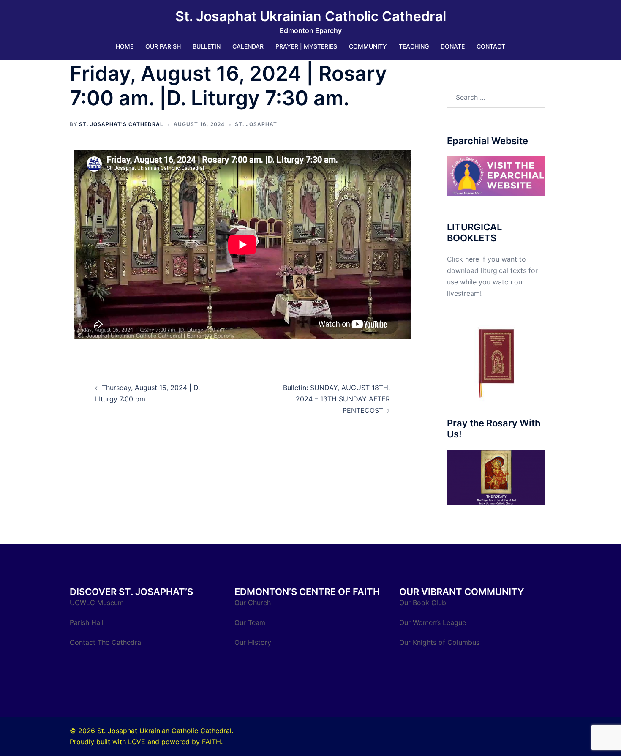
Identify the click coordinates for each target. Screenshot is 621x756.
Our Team (249, 622)
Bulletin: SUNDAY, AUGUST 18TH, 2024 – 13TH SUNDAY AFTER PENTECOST (336, 399)
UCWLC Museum (98, 602)
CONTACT (491, 46)
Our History (252, 642)
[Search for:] (496, 97)
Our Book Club (422, 602)
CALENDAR (248, 46)
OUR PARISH (163, 46)
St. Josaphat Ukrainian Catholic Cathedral (310, 16)
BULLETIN (207, 46)
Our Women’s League (433, 622)
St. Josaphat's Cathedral (121, 124)
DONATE (453, 46)
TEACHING (414, 46)
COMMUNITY (368, 46)
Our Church (252, 602)
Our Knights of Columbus (440, 642)
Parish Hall (88, 622)
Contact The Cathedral (106, 642)
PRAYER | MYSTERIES (306, 46)
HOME (124, 46)
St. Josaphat (256, 124)
